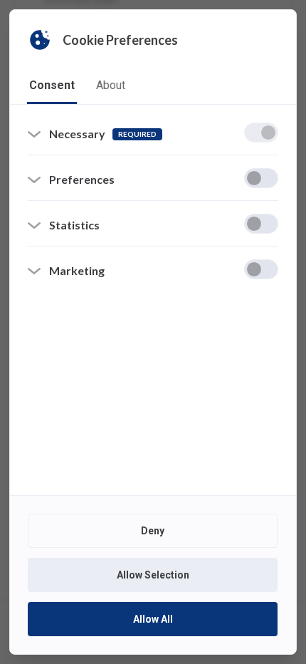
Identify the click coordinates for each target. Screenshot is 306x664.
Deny (152, 530)
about (110, 85)
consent (52, 85)
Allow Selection (153, 575)
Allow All (153, 619)
